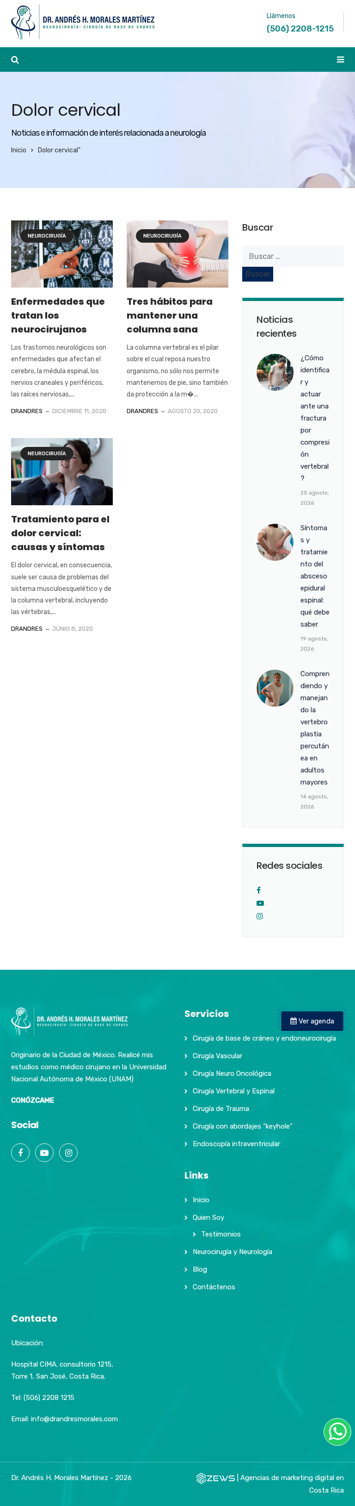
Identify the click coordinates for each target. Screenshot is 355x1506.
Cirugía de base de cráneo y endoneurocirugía (264, 1038)
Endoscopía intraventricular (236, 1144)
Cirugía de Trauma (221, 1108)
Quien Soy (208, 1217)
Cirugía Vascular (217, 1056)
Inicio (18, 150)
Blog (200, 1269)
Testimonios (221, 1234)
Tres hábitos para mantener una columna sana (170, 315)
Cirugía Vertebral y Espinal (234, 1091)
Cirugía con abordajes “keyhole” (243, 1126)
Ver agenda (315, 1021)
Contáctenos (214, 1287)
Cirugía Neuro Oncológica (232, 1073)
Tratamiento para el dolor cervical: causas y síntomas (60, 533)
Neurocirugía (47, 236)
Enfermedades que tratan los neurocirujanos (58, 315)
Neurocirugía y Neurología (232, 1252)
